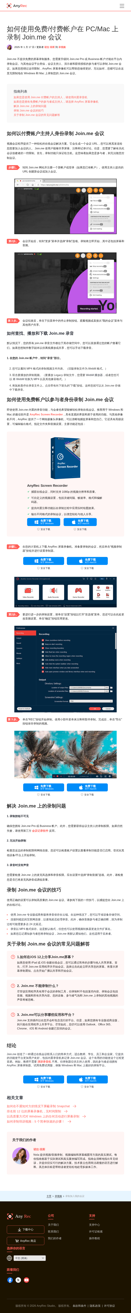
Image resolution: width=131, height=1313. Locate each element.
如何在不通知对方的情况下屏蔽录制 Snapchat (38, 1106)
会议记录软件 (40, 830)
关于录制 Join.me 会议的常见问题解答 (37, 114)
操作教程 (94, 1238)
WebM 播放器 (94, 375)
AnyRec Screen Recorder (46, 414)
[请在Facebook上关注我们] (10, 1280)
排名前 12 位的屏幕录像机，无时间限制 (34, 1111)
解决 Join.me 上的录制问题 (30, 106)
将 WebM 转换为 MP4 (26, 379)
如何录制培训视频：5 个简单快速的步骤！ (36, 1121)
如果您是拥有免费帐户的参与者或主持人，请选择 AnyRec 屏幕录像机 (56, 101)
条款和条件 (79, 1305)
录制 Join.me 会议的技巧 (29, 110)
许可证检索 (96, 1231)
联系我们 (53, 1231)
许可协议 (109, 1305)
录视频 (62, 47)
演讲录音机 (44, 1061)
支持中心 (94, 1224)
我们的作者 (55, 1238)
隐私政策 (95, 1305)
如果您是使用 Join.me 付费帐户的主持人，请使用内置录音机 (50, 97)
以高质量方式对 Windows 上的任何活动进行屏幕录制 (43, 1116)
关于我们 (53, 1224)
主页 (49, 1196)
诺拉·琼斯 (49, 47)
